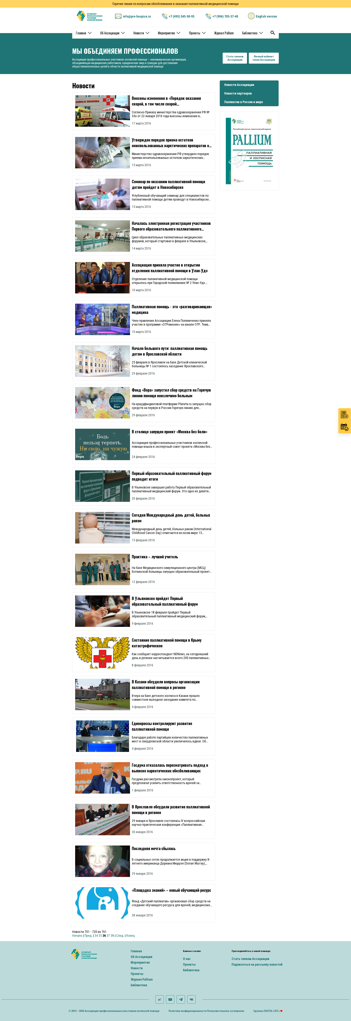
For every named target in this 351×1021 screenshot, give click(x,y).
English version (266, 16)
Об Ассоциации (109, 33)
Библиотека (249, 33)
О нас (187, 959)
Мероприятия (166, 33)
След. (120, 935)
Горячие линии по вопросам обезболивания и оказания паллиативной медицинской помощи (175, 4)
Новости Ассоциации (239, 85)
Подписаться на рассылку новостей (257, 964)
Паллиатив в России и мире (243, 102)
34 (96, 935)
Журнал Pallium (224, 33)
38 (112, 935)
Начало (77, 935)
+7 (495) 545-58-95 (181, 16)
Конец (130, 935)
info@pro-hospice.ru (137, 16)
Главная (81, 33)
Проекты (194, 33)
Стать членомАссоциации (234, 58)
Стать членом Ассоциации (250, 959)
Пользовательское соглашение (225, 1010)
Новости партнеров (238, 93)
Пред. (88, 935)
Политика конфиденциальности (188, 1010)
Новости (138, 33)
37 (108, 935)
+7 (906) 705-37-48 (225, 16)
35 (100, 935)
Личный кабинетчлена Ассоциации (263, 58)
